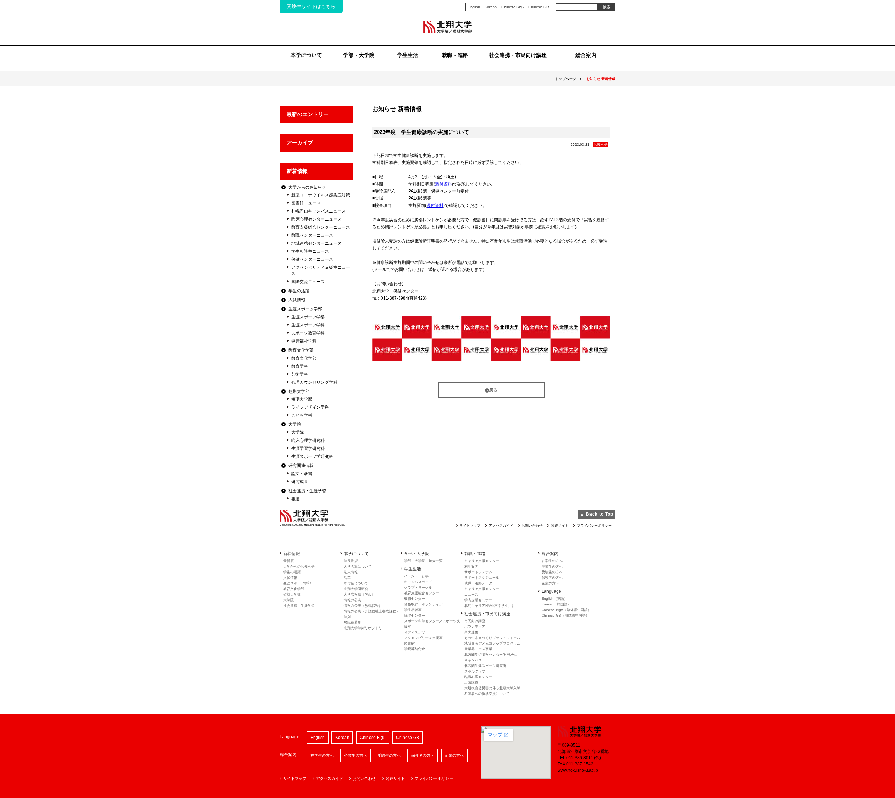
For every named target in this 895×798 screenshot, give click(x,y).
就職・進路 (455, 55)
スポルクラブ (474, 671)
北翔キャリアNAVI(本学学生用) (488, 606)
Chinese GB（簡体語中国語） (565, 615)
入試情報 (296, 299)
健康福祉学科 (303, 341)
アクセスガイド (501, 525)
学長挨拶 (351, 561)
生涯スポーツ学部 (305, 309)
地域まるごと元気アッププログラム (492, 643)
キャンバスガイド (418, 582)
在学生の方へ (552, 561)
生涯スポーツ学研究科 (312, 456)
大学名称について (358, 566)
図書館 (409, 643)
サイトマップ (469, 525)
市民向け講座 (474, 621)
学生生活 (407, 55)
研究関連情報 (301, 465)
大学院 (294, 424)
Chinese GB (538, 7)
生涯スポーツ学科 (308, 325)
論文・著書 (301, 473)
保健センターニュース (312, 259)
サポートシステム (478, 572)
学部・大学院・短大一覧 (423, 561)
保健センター (414, 615)
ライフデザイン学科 (310, 407)
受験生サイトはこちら (311, 6)
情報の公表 (352, 600)
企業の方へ (550, 583)
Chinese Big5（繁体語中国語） (566, 610)
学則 (347, 617)
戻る (493, 390)
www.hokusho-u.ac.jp (578, 770)
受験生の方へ (552, 572)
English (474, 7)
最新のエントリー (308, 114)
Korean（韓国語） (556, 604)
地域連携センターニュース (316, 243)
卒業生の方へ (552, 566)
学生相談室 (413, 610)
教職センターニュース (312, 235)
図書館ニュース (306, 203)
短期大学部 (298, 391)
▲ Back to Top (596, 514)
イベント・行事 (416, 576)
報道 (295, 498)
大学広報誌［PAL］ (359, 594)
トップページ (565, 79)
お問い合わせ (532, 525)
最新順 (288, 561)
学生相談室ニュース (310, 251)
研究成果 (299, 481)
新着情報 (297, 171)
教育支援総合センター (421, 593)
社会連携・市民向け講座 (518, 55)
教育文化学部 (301, 350)
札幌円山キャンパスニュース (318, 211)
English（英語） (554, 599)
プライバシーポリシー (594, 525)
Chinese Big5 (512, 7)
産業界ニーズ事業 (478, 649)
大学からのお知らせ (307, 187)
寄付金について (356, 583)
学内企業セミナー (478, 600)
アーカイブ (300, 142)
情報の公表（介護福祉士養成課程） (372, 611)
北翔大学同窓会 (356, 589)
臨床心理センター (478, 677)
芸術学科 (299, 374)
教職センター (414, 599)
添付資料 (443, 184)
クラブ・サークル (418, 587)
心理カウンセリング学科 (314, 382)
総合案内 (585, 55)
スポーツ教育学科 (308, 333)
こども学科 (301, 415)
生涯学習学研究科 (308, 448)
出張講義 (471, 682)
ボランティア (474, 626)
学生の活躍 (298, 290)
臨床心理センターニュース (316, 219)
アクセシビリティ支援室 (423, 638)
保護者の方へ (552, 578)
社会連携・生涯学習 (307, 490)
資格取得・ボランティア (423, 604)
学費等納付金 (414, 649)
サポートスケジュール (481, 578)
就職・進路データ (478, 583)
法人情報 (351, 572)
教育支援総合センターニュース (320, 227)
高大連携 (471, 632)
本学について (306, 55)
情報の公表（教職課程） (363, 606)
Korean (491, 7)
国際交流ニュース (308, 281)
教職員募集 (352, 622)
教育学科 (299, 366)
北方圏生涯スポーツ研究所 (485, 666)
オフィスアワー (416, 632)
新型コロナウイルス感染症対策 (320, 195)
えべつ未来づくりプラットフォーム (492, 638)
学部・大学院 (358, 55)
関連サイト (559, 525)
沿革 (347, 578)
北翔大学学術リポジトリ (363, 628)
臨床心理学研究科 (308, 440)
